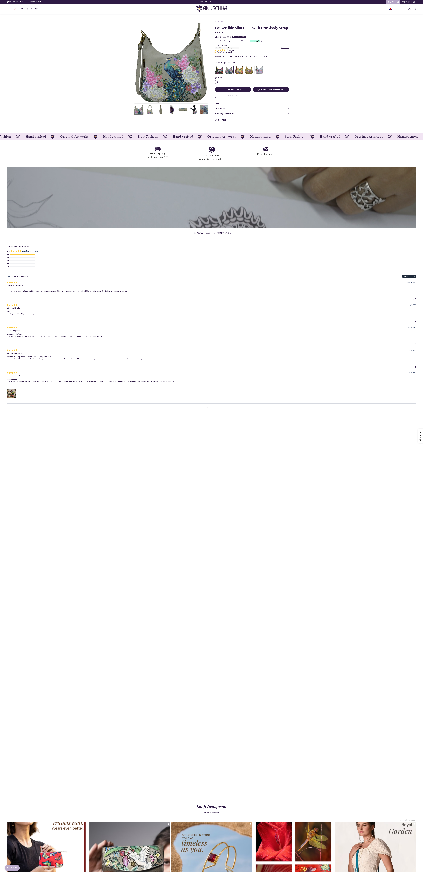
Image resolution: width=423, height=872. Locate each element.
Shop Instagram (211, 806)
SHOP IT (47, 863)
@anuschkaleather (211, 812)
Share (222, 120)
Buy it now (233, 96)
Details (218, 103)
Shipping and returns (224, 114)
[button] (24, 9)
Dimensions (220, 108)
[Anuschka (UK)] (211, 8)
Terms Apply (175, 2)
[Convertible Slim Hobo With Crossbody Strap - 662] (139, 110)
